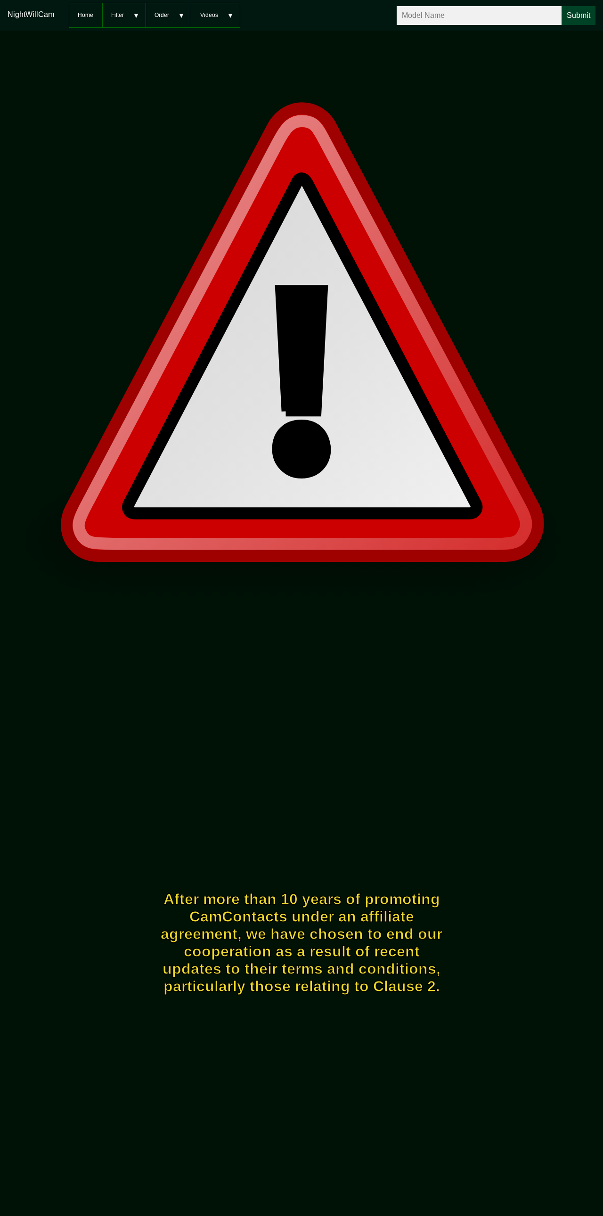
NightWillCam (31, 14)
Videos (209, 15)
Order (162, 15)
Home (85, 15)
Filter (117, 15)
